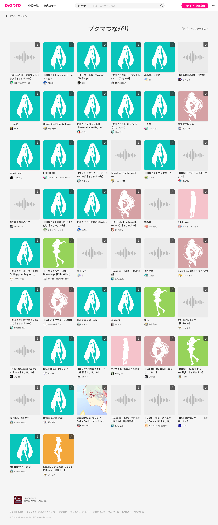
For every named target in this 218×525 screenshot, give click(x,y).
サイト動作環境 (16, 511)
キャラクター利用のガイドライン (41, 511)
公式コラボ (49, 5)
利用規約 (63, 511)
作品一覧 (33, 5)
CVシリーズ (113, 511)
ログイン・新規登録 (195, 5)
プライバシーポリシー (80, 511)
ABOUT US (139, 511)
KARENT (126, 511)
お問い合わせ (99, 511)
